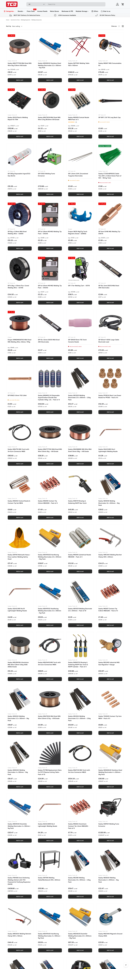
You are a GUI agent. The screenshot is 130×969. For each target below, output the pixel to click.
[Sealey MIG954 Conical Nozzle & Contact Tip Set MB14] (20, 484)
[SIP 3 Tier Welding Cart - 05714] (80, 269)
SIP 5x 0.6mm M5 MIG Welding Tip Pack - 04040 (50, 287)
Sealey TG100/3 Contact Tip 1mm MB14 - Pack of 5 (110, 717)
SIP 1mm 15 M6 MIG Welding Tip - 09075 (109, 233)
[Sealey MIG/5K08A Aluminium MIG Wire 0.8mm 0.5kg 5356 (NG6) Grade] (20, 646)
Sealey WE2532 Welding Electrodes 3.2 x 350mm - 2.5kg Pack (79, 718)
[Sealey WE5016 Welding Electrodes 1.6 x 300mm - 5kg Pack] (110, 484)
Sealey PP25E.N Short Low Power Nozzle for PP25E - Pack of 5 (109, 396)
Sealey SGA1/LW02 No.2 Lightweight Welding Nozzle (108, 450)
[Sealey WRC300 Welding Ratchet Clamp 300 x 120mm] (110, 538)
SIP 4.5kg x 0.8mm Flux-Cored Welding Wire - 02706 (18, 287)
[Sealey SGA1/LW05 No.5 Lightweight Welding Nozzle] (50, 807)
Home (7, 20)
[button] (123, 4)
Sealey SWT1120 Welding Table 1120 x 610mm (78, 64)
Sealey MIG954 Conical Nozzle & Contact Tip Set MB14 (19, 502)
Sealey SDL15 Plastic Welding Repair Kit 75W (18, 118)
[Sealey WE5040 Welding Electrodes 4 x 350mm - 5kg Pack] (20, 753)
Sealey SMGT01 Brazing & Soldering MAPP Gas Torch (77, 502)
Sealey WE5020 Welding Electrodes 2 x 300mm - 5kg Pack (108, 880)
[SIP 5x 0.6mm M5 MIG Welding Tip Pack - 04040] (50, 269)
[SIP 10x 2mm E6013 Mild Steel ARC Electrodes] (110, 269)
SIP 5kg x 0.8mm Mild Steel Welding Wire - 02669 (17, 233)
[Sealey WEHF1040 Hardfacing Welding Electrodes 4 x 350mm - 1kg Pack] (50, 917)
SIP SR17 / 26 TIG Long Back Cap (109, 117)
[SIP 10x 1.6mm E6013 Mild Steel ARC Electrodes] (50, 323)
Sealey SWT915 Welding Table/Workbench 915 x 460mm (49, 879)
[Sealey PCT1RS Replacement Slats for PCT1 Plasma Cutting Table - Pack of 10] (50, 753)
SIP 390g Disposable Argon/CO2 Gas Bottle (19, 175)
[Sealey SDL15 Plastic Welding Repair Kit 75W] (20, 100)
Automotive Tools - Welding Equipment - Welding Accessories (26, 20)
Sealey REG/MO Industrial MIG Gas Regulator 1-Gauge (109, 663)
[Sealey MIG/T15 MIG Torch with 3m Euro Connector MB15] (20, 432)
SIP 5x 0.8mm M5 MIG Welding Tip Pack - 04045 (50, 233)
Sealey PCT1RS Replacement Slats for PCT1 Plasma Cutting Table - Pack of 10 (50, 772)
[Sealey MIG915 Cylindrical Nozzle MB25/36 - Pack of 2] (80, 538)
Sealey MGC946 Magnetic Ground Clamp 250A (110, 935)
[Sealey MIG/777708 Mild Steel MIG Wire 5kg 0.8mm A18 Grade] (20, 46)
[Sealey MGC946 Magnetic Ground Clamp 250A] (110, 917)
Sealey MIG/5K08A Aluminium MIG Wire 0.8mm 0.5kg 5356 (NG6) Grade (18, 664)
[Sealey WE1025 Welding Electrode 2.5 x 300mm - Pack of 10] (80, 592)
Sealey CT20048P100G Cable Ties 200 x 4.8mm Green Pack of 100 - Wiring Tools (109, 176)
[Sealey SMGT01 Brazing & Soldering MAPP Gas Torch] (80, 484)
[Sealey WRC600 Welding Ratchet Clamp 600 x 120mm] (20, 917)
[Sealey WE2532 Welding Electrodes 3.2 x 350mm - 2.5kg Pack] (80, 699)
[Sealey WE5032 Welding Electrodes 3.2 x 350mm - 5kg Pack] (20, 699)
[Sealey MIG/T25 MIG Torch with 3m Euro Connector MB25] (80, 753)
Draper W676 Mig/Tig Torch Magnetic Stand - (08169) (77, 233)
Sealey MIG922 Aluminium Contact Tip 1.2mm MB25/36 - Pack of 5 (78, 826)
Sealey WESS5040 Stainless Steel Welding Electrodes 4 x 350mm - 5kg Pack (110, 772)
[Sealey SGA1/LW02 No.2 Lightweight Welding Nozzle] (110, 432)
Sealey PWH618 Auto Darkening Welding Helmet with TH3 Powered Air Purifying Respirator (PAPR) (19, 881)
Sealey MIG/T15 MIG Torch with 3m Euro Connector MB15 (18, 450)
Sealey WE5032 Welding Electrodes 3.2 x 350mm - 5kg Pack (18, 718)
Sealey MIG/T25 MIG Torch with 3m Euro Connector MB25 (79, 771)
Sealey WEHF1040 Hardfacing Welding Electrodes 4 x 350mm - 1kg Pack (49, 936)
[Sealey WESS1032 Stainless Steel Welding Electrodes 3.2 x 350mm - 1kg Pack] (50, 46)
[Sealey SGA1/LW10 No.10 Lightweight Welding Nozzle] (20, 592)
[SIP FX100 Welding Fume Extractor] (50, 157)
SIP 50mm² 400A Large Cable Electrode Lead (108, 341)
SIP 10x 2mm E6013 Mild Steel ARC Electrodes (108, 287)
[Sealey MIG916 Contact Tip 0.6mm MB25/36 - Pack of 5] (50, 484)
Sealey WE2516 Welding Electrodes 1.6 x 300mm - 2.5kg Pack (79, 880)
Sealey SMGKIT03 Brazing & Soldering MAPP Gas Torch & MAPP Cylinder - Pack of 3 (78, 664)
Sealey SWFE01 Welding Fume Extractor (108, 825)
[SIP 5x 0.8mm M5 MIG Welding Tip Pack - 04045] (50, 215)
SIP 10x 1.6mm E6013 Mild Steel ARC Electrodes (49, 341)
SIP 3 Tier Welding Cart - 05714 (79, 286)
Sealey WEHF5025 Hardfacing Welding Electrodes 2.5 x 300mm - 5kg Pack (49, 557)
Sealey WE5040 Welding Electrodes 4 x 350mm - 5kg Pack (18, 772)
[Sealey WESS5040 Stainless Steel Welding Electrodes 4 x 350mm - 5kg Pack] (110, 753)
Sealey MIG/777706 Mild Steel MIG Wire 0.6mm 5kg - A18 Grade (50, 450)
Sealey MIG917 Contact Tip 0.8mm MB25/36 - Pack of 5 (108, 610)
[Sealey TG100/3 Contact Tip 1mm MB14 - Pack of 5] (110, 699)
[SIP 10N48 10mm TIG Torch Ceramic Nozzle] (80, 323)
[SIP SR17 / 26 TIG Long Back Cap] (110, 100)
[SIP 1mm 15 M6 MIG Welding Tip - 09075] (110, 215)
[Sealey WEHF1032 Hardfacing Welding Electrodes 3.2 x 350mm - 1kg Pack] (50, 592)
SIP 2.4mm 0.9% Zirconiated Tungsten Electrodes (78, 175)
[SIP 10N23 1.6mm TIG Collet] (20, 379)
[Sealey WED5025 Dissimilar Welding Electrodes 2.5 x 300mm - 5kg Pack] (80, 917)
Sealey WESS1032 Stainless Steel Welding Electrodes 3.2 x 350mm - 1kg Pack (49, 65)
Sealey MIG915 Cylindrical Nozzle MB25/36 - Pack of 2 (79, 556)
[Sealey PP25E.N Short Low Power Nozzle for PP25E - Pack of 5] (110, 379)
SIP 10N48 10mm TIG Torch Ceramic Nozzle (77, 341)
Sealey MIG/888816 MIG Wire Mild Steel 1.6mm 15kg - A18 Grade (79, 450)
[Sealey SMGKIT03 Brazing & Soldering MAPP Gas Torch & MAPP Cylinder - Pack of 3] (80, 646)
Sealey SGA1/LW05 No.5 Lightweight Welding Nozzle (47, 825)
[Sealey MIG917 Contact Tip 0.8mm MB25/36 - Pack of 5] (110, 592)
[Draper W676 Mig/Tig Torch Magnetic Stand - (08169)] (80, 215)
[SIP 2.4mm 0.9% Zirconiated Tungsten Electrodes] (80, 157)
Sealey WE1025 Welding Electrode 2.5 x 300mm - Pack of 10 (80, 610)
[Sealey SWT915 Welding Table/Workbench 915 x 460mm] (50, 861)
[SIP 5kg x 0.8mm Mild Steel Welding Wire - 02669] (20, 215)
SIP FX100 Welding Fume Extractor (46, 175)
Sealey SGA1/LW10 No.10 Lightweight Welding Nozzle (17, 610)
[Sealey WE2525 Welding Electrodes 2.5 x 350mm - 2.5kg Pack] (80, 379)
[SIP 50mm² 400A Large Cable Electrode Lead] (110, 323)
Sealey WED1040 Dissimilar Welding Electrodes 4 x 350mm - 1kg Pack (19, 826)
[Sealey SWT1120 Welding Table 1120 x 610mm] (80, 46)
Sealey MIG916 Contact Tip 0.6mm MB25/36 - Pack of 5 (48, 502)
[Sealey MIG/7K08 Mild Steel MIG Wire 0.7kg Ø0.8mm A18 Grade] (50, 100)
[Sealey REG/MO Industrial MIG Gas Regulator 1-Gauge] (110, 646)
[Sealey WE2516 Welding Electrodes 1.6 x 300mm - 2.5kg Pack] (80, 861)
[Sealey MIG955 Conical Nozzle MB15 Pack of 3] (80, 100)
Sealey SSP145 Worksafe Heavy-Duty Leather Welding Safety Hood (19, 557)
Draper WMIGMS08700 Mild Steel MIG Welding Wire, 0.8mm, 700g (19, 341)
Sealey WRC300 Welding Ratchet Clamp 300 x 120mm (110, 556)
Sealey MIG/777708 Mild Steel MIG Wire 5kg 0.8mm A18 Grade (20, 64)
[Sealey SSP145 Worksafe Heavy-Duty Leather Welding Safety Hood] (20, 538)
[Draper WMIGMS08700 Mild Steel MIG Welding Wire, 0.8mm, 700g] (20, 323)
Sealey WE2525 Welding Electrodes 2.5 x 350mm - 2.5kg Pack (79, 397)
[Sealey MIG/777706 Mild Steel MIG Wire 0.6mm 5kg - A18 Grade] (50, 432)
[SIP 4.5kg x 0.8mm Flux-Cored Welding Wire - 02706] (20, 269)
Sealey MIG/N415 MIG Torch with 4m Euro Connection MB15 (49, 663)
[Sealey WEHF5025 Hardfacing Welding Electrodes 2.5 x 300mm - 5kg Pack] (50, 538)
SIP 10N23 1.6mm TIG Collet (17, 395)
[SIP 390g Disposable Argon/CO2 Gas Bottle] (20, 157)
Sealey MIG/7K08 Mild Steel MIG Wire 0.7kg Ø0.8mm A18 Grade (49, 118)
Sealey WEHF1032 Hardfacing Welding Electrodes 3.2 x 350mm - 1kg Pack (49, 611)
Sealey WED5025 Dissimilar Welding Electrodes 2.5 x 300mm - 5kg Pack (79, 936)
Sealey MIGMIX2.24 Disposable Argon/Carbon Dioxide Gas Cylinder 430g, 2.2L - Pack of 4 (49, 397)
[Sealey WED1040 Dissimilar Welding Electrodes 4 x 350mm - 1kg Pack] (20, 807)
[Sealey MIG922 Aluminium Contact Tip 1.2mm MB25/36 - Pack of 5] (80, 807)
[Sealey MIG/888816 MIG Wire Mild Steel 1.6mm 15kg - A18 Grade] (80, 432)
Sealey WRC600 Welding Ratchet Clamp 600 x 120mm (19, 935)
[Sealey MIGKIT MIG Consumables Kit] (110, 46)
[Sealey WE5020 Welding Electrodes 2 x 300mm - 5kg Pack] (110, 861)
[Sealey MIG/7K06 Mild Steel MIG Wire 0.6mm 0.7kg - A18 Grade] (50, 699)
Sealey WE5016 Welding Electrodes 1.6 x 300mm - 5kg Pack (109, 503)
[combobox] (65, 4)
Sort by (8, 26)
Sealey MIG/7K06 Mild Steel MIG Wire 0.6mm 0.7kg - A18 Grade (49, 717)
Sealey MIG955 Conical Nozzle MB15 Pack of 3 (78, 118)
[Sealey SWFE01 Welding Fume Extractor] (110, 807)
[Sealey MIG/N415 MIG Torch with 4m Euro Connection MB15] (50, 646)
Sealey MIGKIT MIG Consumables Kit (109, 64)
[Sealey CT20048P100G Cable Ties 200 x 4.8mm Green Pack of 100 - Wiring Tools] (110, 157)
